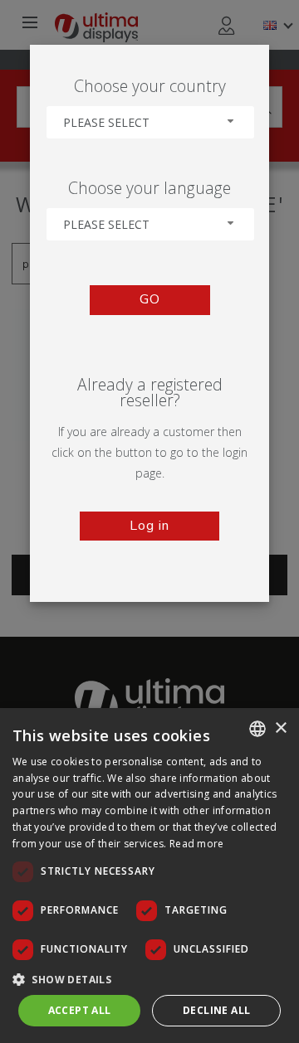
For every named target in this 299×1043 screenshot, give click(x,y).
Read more (196, 844)
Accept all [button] (79, 1010)
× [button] (280, 728)
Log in (149, 526)
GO (150, 299)
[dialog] (149, 875)
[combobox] (150, 122)
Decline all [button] (216, 1010)
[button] (149, 978)
